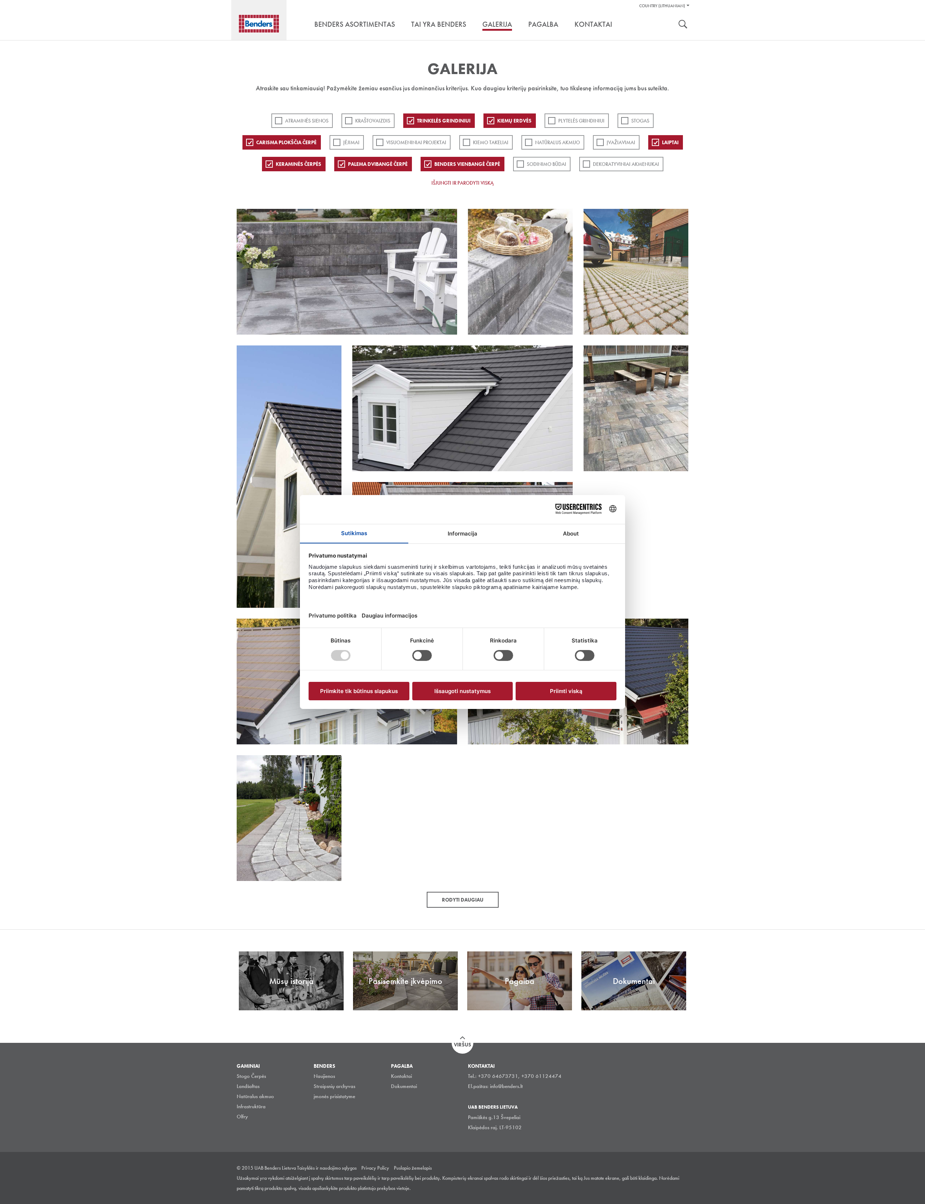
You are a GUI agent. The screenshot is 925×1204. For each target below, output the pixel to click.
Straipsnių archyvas (334, 1086)
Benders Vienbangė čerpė (467, 164)
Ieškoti (682, 25)
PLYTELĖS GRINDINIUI (581, 120)
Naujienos (324, 1076)
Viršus (462, 1044)
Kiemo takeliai (490, 142)
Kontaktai (401, 1076)
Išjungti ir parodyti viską (462, 183)
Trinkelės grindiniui (443, 120)
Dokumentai (404, 1086)
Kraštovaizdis (372, 120)
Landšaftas (248, 1086)
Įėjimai (351, 142)
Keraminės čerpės (298, 164)
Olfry (242, 1116)
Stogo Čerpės (251, 1076)
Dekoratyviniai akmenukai (626, 164)
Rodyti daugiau (462, 899)
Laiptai (670, 142)
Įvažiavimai (621, 142)
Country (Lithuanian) (662, 6)
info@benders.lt (506, 1086)
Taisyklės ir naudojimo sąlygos (327, 1168)
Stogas (640, 120)
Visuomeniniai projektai (416, 142)
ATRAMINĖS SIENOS (306, 120)
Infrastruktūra (251, 1106)
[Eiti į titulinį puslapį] (258, 23)
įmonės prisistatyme (334, 1096)
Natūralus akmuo (557, 142)
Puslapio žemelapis (413, 1168)
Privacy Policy (375, 1168)
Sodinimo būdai (546, 164)
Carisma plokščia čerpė (286, 142)
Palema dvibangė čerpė (378, 164)
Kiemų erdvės (514, 120)
